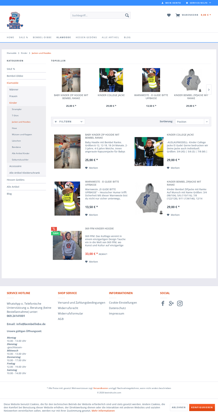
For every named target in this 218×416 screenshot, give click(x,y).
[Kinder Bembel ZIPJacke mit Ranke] (191, 80)
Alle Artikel (13, 186)
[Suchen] (127, 15)
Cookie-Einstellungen (123, 302)
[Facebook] (163, 305)
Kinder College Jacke (111, 95)
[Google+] (171, 305)
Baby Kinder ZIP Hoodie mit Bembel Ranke (71, 97)
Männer (13, 89)
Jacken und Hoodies (21, 121)
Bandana (16, 147)
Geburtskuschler (20, 159)
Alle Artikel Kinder (20, 153)
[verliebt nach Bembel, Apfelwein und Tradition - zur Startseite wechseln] (15, 20)
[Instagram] (180, 305)
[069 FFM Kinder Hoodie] (67, 245)
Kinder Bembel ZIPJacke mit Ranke (191, 97)
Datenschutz (117, 308)
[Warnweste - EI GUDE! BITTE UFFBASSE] (151, 80)
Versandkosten (100, 388)
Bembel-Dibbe (15, 75)
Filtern (65, 121)
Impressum (116, 313)
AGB (61, 319)
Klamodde (12, 82)
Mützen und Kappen (22, 134)
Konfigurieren (202, 407)
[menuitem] (171, 3)
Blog (9, 193)
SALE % (11, 68)
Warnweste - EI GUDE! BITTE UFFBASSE (151, 97)
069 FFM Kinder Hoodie (99, 228)
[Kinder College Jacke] (111, 80)
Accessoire (15, 166)
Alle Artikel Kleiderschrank (24, 172)
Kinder (13, 102)
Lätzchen (16, 140)
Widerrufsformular (70, 313)
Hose (14, 128)
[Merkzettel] (169, 15)
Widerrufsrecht (68, 308)
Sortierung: (166, 121)
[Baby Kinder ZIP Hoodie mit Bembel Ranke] (71, 80)
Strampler (17, 109)
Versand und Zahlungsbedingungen (81, 302)
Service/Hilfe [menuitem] (198, 3)
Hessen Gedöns (16, 179)
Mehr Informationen (103, 410)
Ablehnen (179, 407)
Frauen (13, 96)
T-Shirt (15, 115)
